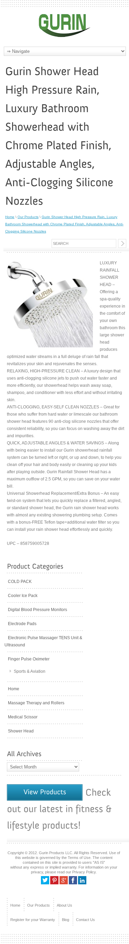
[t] (45, 883)
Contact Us (85, 920)
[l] (82, 883)
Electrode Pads (22, 623)
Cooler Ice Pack (22, 595)
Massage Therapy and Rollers (36, 703)
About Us (64, 905)
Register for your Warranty (32, 920)
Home (9, 217)
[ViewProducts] (45, 792)
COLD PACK (20, 581)
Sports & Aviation (29, 671)
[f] (73, 883)
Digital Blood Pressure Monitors (37, 609)
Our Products (28, 217)
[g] (64, 883)
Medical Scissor (22, 717)
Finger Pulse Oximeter (29, 659)
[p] (54, 883)
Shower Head (21, 731)
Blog (65, 920)
